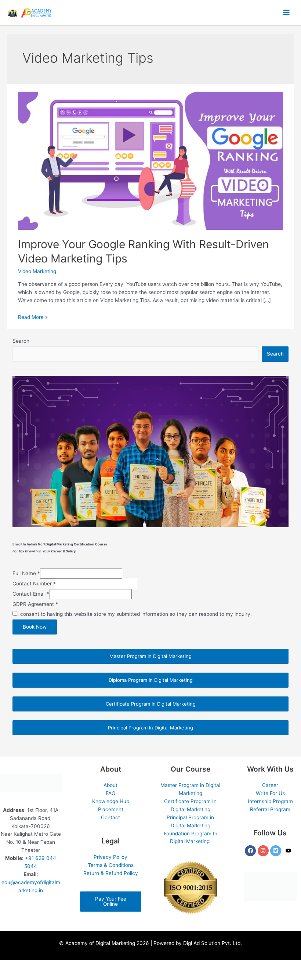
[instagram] (264, 850)
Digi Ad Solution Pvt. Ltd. (212, 943)
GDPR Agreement (35, 604)
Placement (110, 809)
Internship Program (270, 801)
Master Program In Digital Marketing (150, 656)
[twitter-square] (276, 850)
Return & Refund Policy (110, 873)
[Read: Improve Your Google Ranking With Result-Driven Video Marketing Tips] (150, 160)
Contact (110, 817)
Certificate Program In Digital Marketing (151, 704)
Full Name (26, 573)
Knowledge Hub (110, 801)
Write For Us (270, 793)
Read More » (33, 317)
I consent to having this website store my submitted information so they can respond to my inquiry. (134, 614)
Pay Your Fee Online (110, 901)
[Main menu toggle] (286, 12)
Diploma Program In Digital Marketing (151, 680)
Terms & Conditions (111, 865)
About (110, 785)
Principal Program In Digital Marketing (150, 728)
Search (20, 341)
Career (270, 785)
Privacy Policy (110, 857)
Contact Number (34, 583)
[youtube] (289, 850)
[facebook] (251, 850)
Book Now (35, 627)
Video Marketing (37, 271)
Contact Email (31, 594)
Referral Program (270, 809)
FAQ (110, 793)
